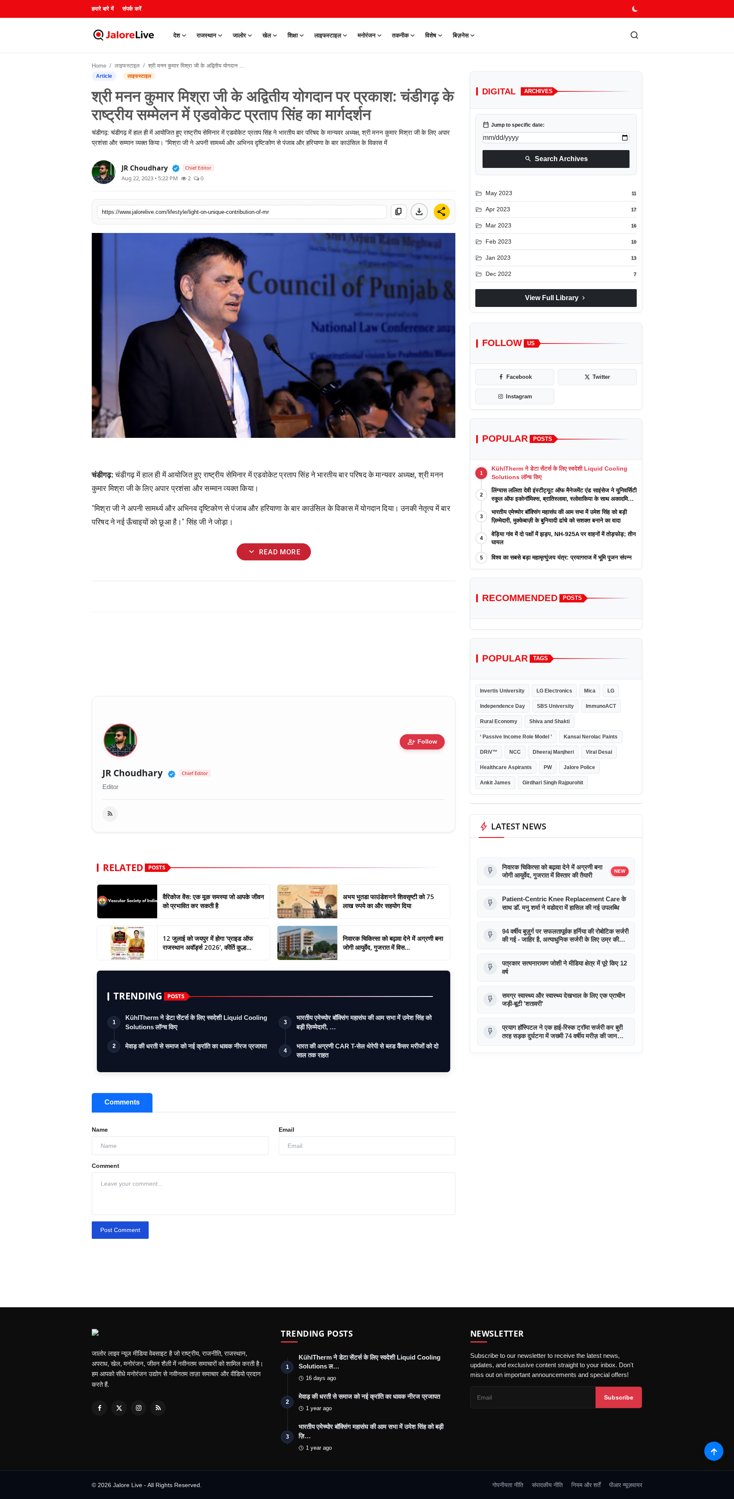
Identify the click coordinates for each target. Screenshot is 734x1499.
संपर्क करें (131, 9)
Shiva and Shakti (549, 721)
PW (548, 767)
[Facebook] (99, 1408)
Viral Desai (599, 752)
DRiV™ (488, 752)
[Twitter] (119, 1408)
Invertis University (502, 691)
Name (100, 1129)
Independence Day (502, 706)
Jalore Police (579, 767)
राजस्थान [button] (206, 35)
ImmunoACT (601, 706)
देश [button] (176, 35)
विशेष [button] (430, 35)
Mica (590, 691)
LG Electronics (554, 691)
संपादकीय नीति (547, 1485)
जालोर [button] (239, 35)
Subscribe (618, 1397)
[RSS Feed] (110, 814)
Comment (105, 1165)
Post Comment (120, 1229)
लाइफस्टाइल (127, 65)
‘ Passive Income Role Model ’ (516, 737)
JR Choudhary (132, 773)
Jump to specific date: (514, 125)
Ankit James (495, 783)
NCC (515, 752)
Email (286, 1129)
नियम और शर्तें (586, 1485)
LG (610, 691)
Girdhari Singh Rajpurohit (552, 783)
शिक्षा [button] (293, 35)
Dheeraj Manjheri (553, 752)
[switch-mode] (636, 9)
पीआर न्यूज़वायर (625, 1485)
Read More (273, 552)
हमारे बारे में (103, 9)
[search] (634, 35)
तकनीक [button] (400, 35)
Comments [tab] (122, 1102)
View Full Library (556, 298)
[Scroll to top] (713, 1451)
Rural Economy (498, 721)
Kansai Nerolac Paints (591, 737)
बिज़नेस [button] (461, 35)
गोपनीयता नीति (507, 1485)
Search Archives (556, 159)
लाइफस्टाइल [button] (327, 35)
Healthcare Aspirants (506, 767)
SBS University (555, 706)
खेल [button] (267, 35)
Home (99, 65)
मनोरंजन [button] (366, 35)
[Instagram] (138, 1408)
